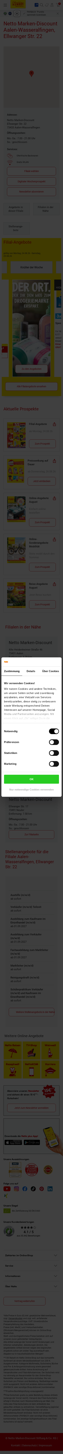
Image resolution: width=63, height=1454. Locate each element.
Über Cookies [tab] (50, 671)
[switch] (54, 742)
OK (32, 779)
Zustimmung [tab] (12, 671)
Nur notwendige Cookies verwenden (31, 789)
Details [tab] (31, 671)
